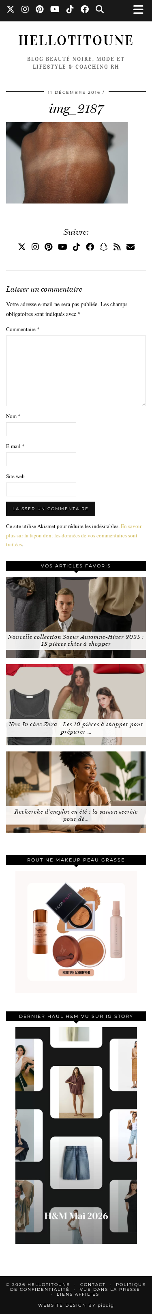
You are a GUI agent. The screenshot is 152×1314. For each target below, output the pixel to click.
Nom (13, 416)
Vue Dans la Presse (110, 1289)
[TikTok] (70, 10)
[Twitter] (10, 10)
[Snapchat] (104, 246)
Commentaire (23, 329)
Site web (15, 476)
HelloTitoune (76, 40)
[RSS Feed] (117, 246)
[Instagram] (25, 10)
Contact (93, 1284)
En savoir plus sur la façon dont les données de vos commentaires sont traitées (73, 535)
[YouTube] (55, 10)
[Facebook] (85, 10)
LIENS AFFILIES (78, 1294)
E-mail (15, 446)
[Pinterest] (40, 10)
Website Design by (76, 1305)
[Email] (130, 246)
